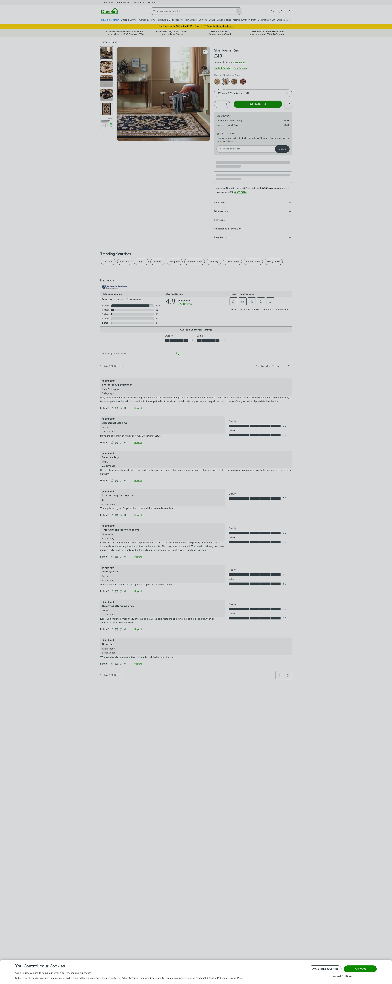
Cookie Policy (216, 978)
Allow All (360, 969)
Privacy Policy (236, 978)
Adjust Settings (342, 976)
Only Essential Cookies (325, 969)
